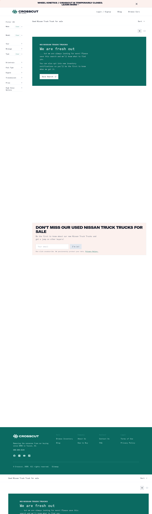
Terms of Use (127, 439)
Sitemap (55, 467)
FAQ (100, 443)
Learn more (70, 4)
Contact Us (104, 439)
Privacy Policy (128, 443)
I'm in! (75, 247)
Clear (17, 26)
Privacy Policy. (91, 251)
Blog (120, 12)
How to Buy (83, 443)
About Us (82, 439)
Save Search (47, 77)
